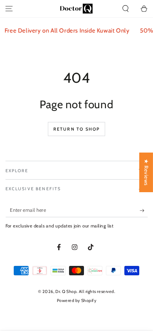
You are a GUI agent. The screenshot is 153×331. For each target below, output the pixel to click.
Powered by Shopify (77, 300)
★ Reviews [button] (146, 172)
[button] (125, 9)
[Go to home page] (76, 8)
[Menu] (9, 9)
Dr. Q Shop (65, 291)
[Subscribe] (144, 210)
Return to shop (76, 129)
